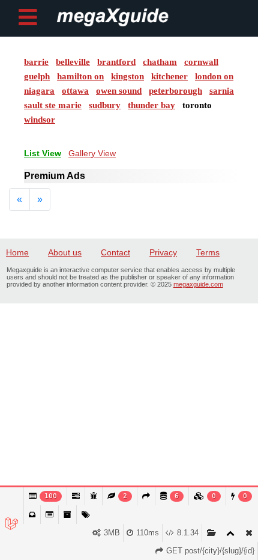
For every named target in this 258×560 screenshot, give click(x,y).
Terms (208, 252)
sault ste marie (53, 105)
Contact (115, 252)
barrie (36, 62)
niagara (39, 91)
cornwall (201, 62)
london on (214, 76)
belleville (73, 62)
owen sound (119, 91)
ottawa (75, 91)
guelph (37, 76)
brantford (116, 62)
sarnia (221, 91)
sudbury (105, 105)
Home (17, 252)
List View (42, 153)
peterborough (175, 91)
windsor (39, 119)
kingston (127, 76)
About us (65, 252)
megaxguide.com (198, 284)
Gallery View (92, 153)
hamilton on (80, 76)
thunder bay (151, 105)
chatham (160, 62)
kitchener (169, 76)
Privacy (163, 252)
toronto (197, 105)
